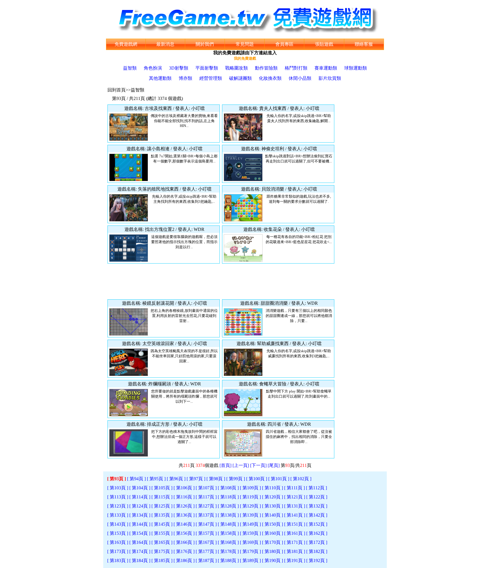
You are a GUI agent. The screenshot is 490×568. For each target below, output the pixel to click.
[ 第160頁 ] (272, 533)
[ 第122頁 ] (316, 496)
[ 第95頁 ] (156, 478)
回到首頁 (116, 89)
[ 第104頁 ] (139, 487)
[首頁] (225, 465)
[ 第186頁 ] (184, 560)
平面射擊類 (206, 68)
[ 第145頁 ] (161, 524)
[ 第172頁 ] (316, 542)
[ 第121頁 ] (294, 496)
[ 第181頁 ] (294, 551)
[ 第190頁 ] (272, 560)
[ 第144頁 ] (139, 524)
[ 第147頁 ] (206, 524)
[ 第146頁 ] (184, 524)
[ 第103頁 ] (117, 487)
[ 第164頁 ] (139, 542)
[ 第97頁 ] (196, 478)
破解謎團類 (240, 78)
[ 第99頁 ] (235, 478)
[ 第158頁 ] (228, 533)
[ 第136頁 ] (184, 515)
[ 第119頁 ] (250, 496)
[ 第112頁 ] (316, 487)
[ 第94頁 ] (136, 478)
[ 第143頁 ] (117, 524)
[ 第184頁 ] (139, 560)
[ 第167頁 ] (206, 542)
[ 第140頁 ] (272, 515)
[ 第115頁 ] (161, 496)
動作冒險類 (266, 68)
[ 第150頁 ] (272, 524)
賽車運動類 (325, 68)
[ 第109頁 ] (250, 487)
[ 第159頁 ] (250, 533)
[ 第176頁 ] (184, 551)
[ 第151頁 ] (294, 524)
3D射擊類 (178, 68)
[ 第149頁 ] (250, 524)
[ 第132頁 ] (316, 506)
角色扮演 (153, 68)
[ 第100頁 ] (256, 478)
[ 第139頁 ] (250, 515)
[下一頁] (258, 465)
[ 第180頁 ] (272, 551)
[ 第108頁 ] (228, 487)
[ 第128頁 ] (228, 506)
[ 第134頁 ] (139, 515)
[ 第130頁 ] (272, 506)
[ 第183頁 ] (117, 560)
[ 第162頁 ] (316, 533)
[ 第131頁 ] (294, 506)
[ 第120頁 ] (272, 496)
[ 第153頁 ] (117, 533)
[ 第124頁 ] (139, 506)
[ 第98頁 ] (215, 478)
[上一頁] (241, 465)
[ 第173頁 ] (117, 551)
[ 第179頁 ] (250, 551)
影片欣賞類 (329, 78)
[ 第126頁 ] (184, 506)
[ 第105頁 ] (161, 487)
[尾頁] (274, 465)
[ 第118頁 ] (228, 496)
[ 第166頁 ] (184, 542)
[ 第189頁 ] (250, 560)
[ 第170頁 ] (272, 542)
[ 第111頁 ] (294, 487)
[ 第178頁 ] (228, 551)
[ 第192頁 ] (316, 560)
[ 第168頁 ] (228, 542)
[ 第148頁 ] (228, 524)
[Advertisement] (221, 281)
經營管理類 (210, 78)
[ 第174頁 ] (139, 551)
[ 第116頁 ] (184, 496)
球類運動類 (355, 68)
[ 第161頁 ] (294, 533)
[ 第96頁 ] (176, 478)
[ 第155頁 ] (161, 533)
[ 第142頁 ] (316, 515)
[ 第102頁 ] (300, 478)
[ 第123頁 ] (117, 506)
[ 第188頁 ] (228, 560)
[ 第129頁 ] (250, 506)
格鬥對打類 (296, 68)
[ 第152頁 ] (316, 524)
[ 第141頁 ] (294, 515)
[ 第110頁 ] (272, 487)
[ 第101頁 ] (278, 478)
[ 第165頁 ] (161, 542)
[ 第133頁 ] (117, 515)
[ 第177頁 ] (206, 551)
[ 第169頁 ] (250, 542)
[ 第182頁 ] (316, 551)
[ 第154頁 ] (139, 533)
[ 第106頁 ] (184, 487)
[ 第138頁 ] (228, 515)
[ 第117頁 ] (206, 496)
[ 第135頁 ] (161, 515)
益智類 (130, 68)
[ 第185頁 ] (161, 560)
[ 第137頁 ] (206, 515)
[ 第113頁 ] (117, 496)
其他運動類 (160, 78)
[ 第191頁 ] (294, 560)
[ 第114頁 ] (139, 496)
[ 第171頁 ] (294, 542)
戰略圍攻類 (236, 68)
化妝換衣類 (270, 78)
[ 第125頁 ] (161, 506)
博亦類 (185, 78)
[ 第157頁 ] (206, 533)
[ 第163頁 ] (117, 542)
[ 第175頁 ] (161, 551)
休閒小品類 (300, 78)
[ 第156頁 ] (184, 533)
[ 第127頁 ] (206, 506)
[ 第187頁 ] (206, 560)
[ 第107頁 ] (206, 487)
